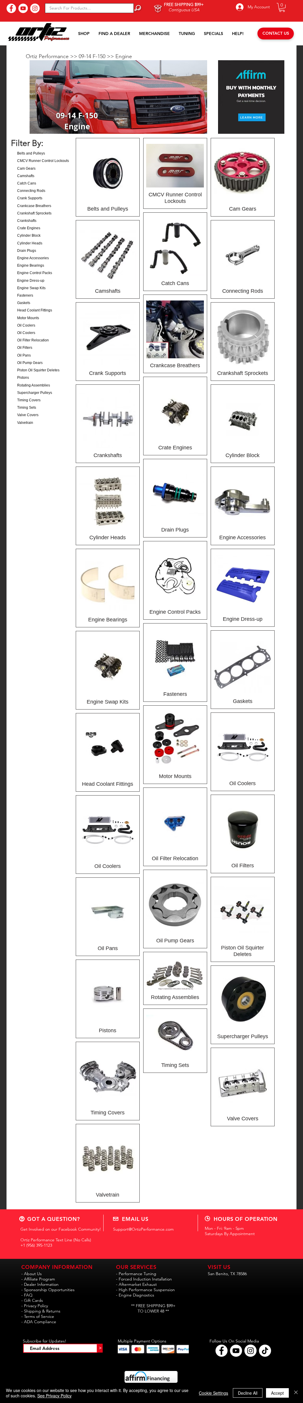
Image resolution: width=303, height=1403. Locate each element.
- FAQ (27, 1295)
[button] (282, 7)
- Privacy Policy (34, 1305)
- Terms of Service (37, 1316)
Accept (277, 1393)
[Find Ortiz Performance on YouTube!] (236, 1351)
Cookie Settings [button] (213, 1393)
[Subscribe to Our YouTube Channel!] (23, 8)
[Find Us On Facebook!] (11, 8)
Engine (123, 56)
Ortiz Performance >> (52, 56)
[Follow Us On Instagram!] (35, 8)
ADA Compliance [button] (40, 1321)
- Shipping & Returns (40, 1311)
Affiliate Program (39, 1279)
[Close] (295, 1393)
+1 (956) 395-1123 (36, 1245)
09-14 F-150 (93, 56)
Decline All (247, 1393)
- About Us (31, 1273)
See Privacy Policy (54, 1396)
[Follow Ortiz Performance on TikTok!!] (265, 1351)
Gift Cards (33, 1300)
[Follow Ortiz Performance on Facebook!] (221, 1351)
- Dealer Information (40, 1284)
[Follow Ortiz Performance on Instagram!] (250, 1351)
